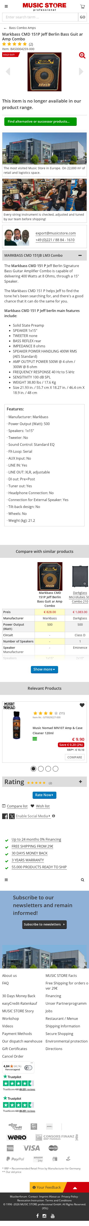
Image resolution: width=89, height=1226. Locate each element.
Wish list (43, 806)
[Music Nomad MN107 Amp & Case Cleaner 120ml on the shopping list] (82, 705)
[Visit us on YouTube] (53, 1216)
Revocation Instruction (30, 1200)
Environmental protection (67, 1041)
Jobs (49, 1011)
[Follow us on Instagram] (45, 1216)
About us (9, 975)
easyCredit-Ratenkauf (19, 1003)
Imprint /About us (49, 1196)
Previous (8, 71)
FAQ (5, 983)
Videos (7, 1026)
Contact (33, 1196)
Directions (54, 1048)
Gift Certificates (14, 1048)
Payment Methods (17, 1033)
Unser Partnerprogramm (66, 1003)
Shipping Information (63, 1026)
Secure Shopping (59, 1033)
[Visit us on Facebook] (37, 1216)
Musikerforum (18, 1196)
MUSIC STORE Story (18, 1011)
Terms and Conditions (58, 1200)
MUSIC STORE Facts (61, 975)
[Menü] (31, 1063)
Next (80, 71)
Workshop (10, 1018)
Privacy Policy (70, 1196)
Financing (53, 995)
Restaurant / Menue (62, 1018)
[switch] (28, 1067)
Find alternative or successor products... (39, 121)
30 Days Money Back (18, 995)
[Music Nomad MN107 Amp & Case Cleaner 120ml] (17, 725)
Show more (42, 669)
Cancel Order (13, 1056)
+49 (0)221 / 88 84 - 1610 (55, 239)
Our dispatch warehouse (22, 1041)
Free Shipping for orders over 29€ (67, 986)
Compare (74, 757)
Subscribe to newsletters (42, 924)
